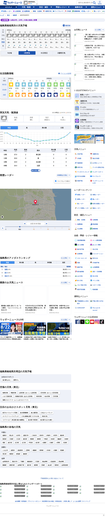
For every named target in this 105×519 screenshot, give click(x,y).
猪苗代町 (12, 465)
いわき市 (5, 450)
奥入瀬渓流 (34, 412)
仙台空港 (47, 396)
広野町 (28, 450)
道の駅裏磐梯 (24, 412)
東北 (8, 15)
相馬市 (13, 450)
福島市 (5, 435)
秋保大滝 (44, 416)
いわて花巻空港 (7, 396)
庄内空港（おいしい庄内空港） (50, 393)
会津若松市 (6, 461)
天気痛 (4, 89)
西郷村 (32, 439)
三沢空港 (55, 396)
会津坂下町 (21, 465)
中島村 (46, 439)
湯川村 (29, 465)
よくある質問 (77, 501)
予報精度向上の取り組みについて (52, 478)
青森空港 (13, 393)
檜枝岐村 (30, 461)
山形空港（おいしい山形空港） (28, 393)
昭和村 (57, 465)
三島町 (43, 465)
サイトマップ (86, 501)
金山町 (50, 465)
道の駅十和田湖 (32, 420)
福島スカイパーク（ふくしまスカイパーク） (16, 400)
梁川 (6, 272)
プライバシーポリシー (34, 501)
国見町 (5, 439)
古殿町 (44, 442)
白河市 (18, 435)
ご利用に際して (67, 501)
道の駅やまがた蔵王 (46, 420)
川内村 (48, 450)
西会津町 (61, 461)
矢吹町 (53, 439)
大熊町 (55, 450)
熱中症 (4, 84)
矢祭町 (66, 439)
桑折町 (62, 435)
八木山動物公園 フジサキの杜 (30, 416)
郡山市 (11, 435)
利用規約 (24, 501)
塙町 (4, 442)
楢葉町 (35, 450)
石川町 (17, 442)
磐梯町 (5, 465)
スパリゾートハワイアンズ (11, 416)
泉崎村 (39, 439)
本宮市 (55, 435)
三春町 (51, 442)
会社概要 (17, 501)
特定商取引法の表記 (48, 501)
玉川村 (24, 442)
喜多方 (7, 276)
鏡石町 (25, 439)
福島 (6, 269)
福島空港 (5, 393)
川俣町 (11, 439)
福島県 (15, 15)
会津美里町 (65, 465)
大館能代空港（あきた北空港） (24, 396)
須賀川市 (26, 435)
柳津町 (36, 465)
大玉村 (18, 439)
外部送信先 (58, 501)
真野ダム (16, 380)
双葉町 (62, 450)
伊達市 (48, 435)
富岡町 (42, 450)
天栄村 (65, 442)
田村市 (42, 435)
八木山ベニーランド (46, 412)
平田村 (31, 442)
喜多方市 (14, 461)
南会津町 (45, 461)
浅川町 (38, 442)
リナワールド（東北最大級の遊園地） (14, 420)
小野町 (58, 442)
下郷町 (22, 461)
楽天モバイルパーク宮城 (10, 412)
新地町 (18, 454)
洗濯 (4, 94)
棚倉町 (60, 439)
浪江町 (5, 454)
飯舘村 (25, 454)
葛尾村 (11, 454)
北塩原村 (53, 461)
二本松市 (34, 435)
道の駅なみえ (7, 380)
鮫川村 (10, 442)
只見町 (37, 461)
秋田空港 (39, 396)
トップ (2, 15)
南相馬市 (20, 450)
